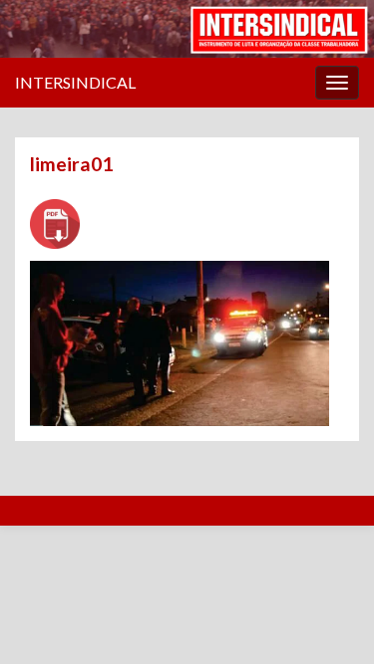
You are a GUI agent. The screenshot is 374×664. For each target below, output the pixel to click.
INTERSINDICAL (75, 82)
